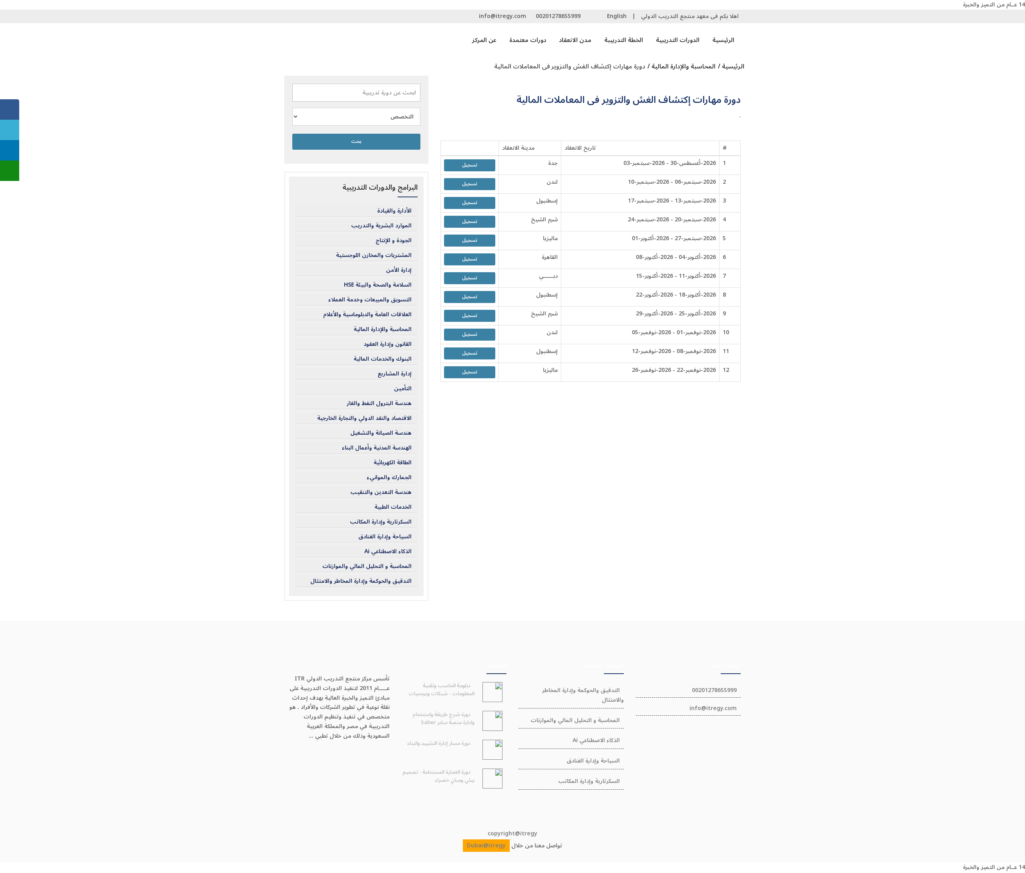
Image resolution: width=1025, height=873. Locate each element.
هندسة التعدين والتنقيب (381, 492)
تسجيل (469, 165)
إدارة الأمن (399, 270)
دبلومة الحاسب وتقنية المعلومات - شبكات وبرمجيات (441, 689)
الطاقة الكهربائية (393, 463)
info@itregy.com (502, 16)
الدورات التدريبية (677, 40)
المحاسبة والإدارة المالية (383, 329)
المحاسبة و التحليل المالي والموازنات (367, 566)
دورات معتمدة (527, 40)
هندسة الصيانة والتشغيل (381, 433)
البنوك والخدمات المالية (383, 359)
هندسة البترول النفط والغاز (379, 403)
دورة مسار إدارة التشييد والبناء (438, 743)
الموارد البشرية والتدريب (381, 226)
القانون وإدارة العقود (388, 344)
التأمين (403, 389)
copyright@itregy (512, 833)
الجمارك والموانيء (389, 478)
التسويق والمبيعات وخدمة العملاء (370, 300)
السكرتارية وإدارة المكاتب (381, 522)
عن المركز (484, 40)
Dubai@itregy (486, 845)
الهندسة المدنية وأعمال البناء (377, 448)
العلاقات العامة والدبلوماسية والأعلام (367, 315)
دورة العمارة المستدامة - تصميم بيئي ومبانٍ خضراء (438, 776)
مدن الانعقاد (575, 40)
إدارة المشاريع (395, 374)
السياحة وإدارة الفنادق (385, 537)
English (617, 16)
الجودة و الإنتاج (394, 241)
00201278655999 (558, 16)
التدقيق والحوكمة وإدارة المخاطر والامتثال (361, 581)
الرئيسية (723, 40)
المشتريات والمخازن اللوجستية (374, 255)
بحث (356, 141)
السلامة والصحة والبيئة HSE (378, 285)
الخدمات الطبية (393, 507)
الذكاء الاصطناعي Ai (388, 552)
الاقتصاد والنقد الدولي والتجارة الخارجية (364, 418)
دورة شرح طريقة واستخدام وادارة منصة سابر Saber (443, 718)
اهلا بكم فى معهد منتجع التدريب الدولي (690, 16)
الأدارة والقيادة (394, 211)
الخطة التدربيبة (623, 40)
